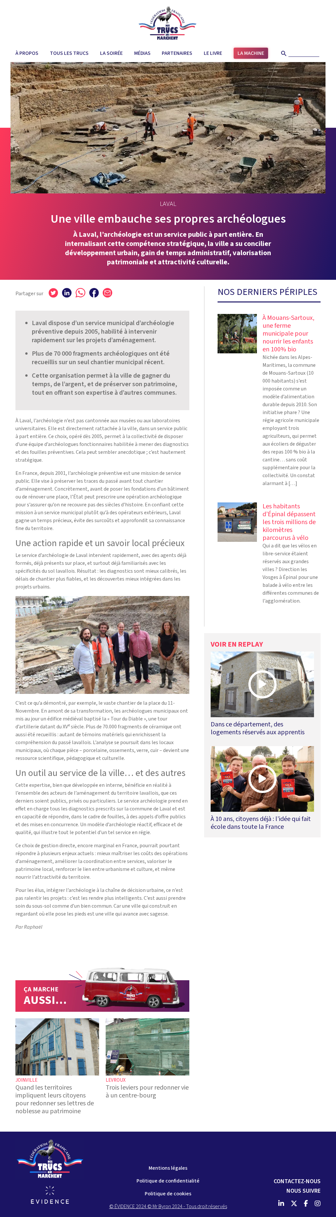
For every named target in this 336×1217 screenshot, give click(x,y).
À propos (26, 53)
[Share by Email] (107, 292)
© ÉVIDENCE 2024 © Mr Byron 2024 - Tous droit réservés (168, 1206)
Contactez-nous (297, 1181)
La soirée (111, 53)
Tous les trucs (69, 53)
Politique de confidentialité (168, 1180)
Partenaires (177, 53)
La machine (251, 53)
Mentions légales (168, 1168)
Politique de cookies (168, 1193)
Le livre (213, 53)
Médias (142, 53)
